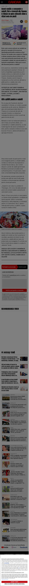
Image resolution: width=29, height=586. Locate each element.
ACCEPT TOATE (14, 581)
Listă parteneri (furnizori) (4, 579)
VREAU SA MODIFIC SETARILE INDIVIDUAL (14, 583)
